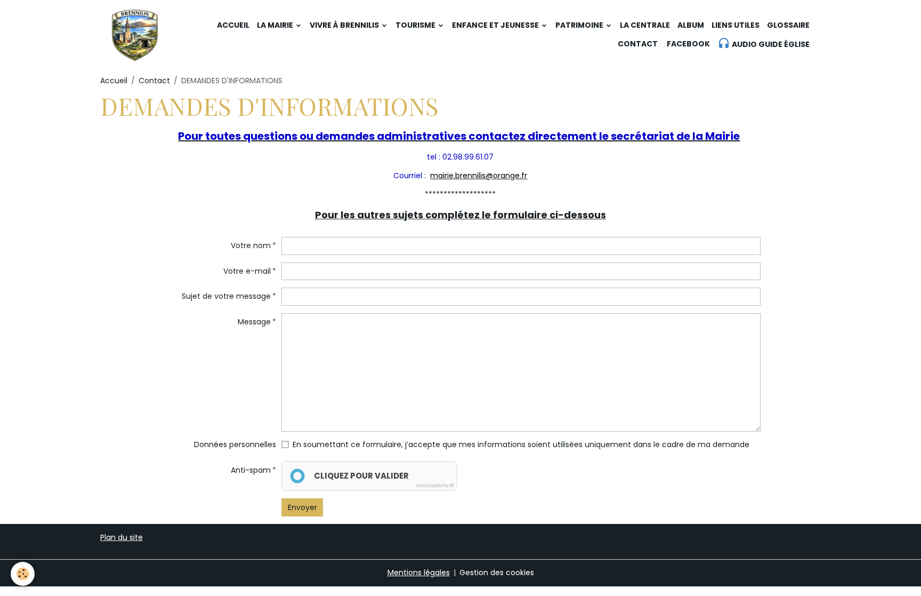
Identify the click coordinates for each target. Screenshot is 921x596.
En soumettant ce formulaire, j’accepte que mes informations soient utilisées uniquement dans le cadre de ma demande (521, 444)
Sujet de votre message (226, 296)
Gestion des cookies (496, 572)
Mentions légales (418, 572)
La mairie (276, 25)
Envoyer (302, 507)
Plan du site (121, 537)
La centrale (645, 25)
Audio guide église (770, 44)
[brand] (135, 34)
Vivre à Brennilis (345, 25)
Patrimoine (580, 25)
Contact (638, 43)
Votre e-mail (247, 271)
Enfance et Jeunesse (496, 25)
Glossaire (788, 25)
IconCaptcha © (435, 485)
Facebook (687, 43)
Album (690, 25)
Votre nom (251, 245)
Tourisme (416, 25)
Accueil (233, 25)
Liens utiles (736, 25)
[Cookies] (23, 574)
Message (254, 321)
